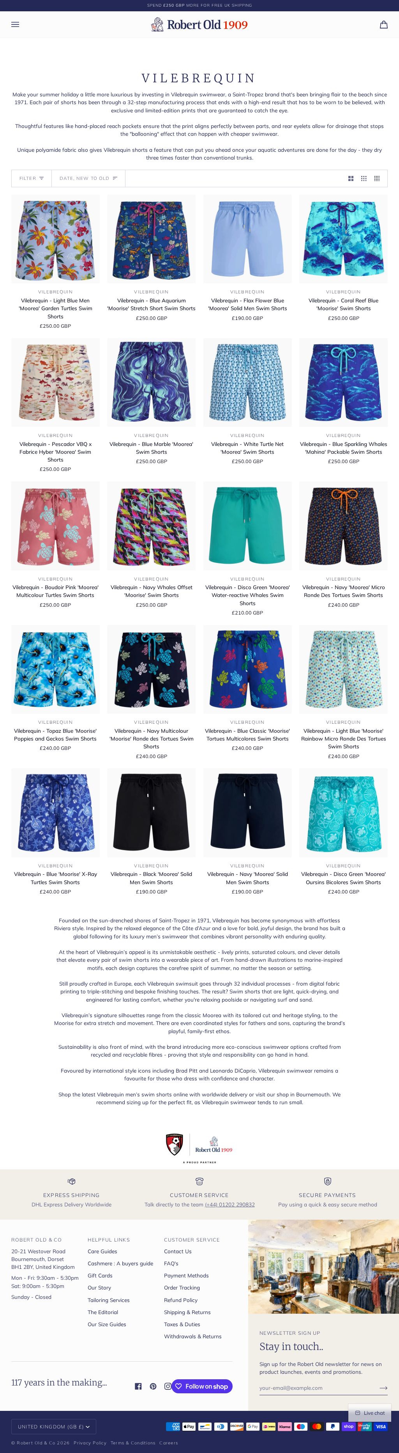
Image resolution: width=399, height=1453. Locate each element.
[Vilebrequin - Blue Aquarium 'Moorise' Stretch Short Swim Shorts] (151, 239)
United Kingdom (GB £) (51, 1426)
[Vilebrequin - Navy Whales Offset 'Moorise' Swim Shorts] (151, 525)
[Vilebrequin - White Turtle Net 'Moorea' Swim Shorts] (247, 382)
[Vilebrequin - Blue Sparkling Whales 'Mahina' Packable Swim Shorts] (343, 382)
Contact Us (178, 1251)
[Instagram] (167, 1386)
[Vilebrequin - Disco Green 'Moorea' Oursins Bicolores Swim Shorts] (343, 812)
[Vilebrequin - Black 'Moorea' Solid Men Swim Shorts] (151, 812)
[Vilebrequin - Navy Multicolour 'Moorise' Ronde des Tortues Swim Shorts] (151, 669)
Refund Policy (181, 1300)
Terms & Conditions (133, 1443)
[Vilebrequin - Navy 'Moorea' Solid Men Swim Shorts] (247, 812)
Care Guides (102, 1251)
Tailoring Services (109, 1300)
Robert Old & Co (36, 1443)
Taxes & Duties (182, 1324)
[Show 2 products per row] (351, 178)
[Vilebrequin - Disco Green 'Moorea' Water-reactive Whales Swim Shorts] (247, 525)
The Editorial (103, 1312)
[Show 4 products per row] (379, 178)
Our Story (99, 1287)
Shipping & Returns (187, 1312)
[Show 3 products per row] (364, 178)
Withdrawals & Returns (193, 1336)
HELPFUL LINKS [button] (109, 1239)
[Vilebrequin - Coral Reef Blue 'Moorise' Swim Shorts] (343, 239)
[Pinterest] (153, 1386)
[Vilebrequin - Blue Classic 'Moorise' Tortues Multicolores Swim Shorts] (247, 669)
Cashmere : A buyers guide (120, 1263)
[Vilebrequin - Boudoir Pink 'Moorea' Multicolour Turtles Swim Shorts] (55, 525)
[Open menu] (23, 24)
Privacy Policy (90, 1443)
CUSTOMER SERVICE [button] (192, 1239)
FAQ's (171, 1263)
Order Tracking (182, 1287)
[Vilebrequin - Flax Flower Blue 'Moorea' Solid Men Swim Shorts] (247, 239)
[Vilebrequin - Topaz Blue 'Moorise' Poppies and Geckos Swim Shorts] (55, 669)
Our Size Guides (107, 1324)
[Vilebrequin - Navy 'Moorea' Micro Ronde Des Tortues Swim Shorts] (343, 525)
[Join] (377, 1387)
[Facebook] (138, 1386)
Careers (168, 1443)
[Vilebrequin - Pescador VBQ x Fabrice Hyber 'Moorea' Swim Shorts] (55, 382)
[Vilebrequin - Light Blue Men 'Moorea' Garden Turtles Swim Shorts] (55, 239)
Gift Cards (100, 1275)
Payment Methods (186, 1275)
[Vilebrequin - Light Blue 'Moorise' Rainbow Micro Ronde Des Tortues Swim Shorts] (343, 669)
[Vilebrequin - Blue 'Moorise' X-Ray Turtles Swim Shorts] (55, 812)
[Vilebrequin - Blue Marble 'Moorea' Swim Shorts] (151, 382)
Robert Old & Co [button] (36, 1239)
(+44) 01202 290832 (230, 1204)
